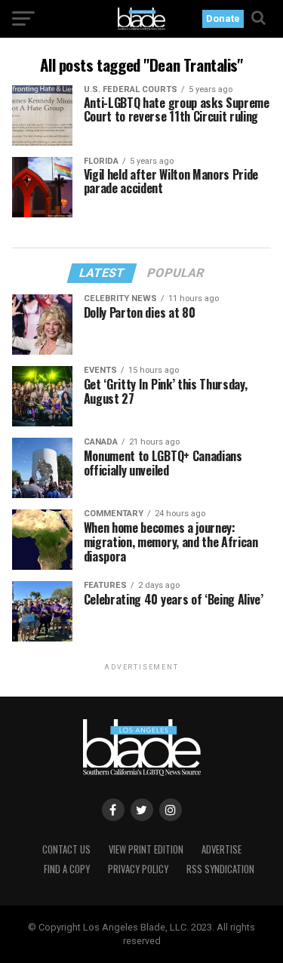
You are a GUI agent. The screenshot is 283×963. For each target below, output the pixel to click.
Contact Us (66, 849)
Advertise (221, 849)
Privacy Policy (138, 869)
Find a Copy (67, 869)
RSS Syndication (220, 869)
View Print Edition (146, 849)
